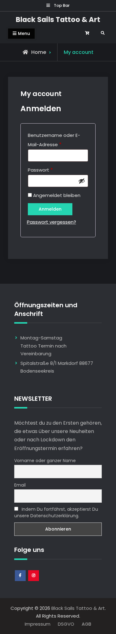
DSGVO (68, 624)
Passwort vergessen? (51, 222)
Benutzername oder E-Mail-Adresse (57, 140)
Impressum (41, 624)
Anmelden (50, 209)
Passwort (53, 169)
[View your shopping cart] (88, 33)
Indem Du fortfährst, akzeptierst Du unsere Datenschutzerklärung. (56, 512)
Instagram (34, 580)
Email (20, 485)
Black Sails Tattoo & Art (58, 19)
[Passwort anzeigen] (81, 180)
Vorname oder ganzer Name (45, 460)
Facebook (20, 580)
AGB (85, 624)
